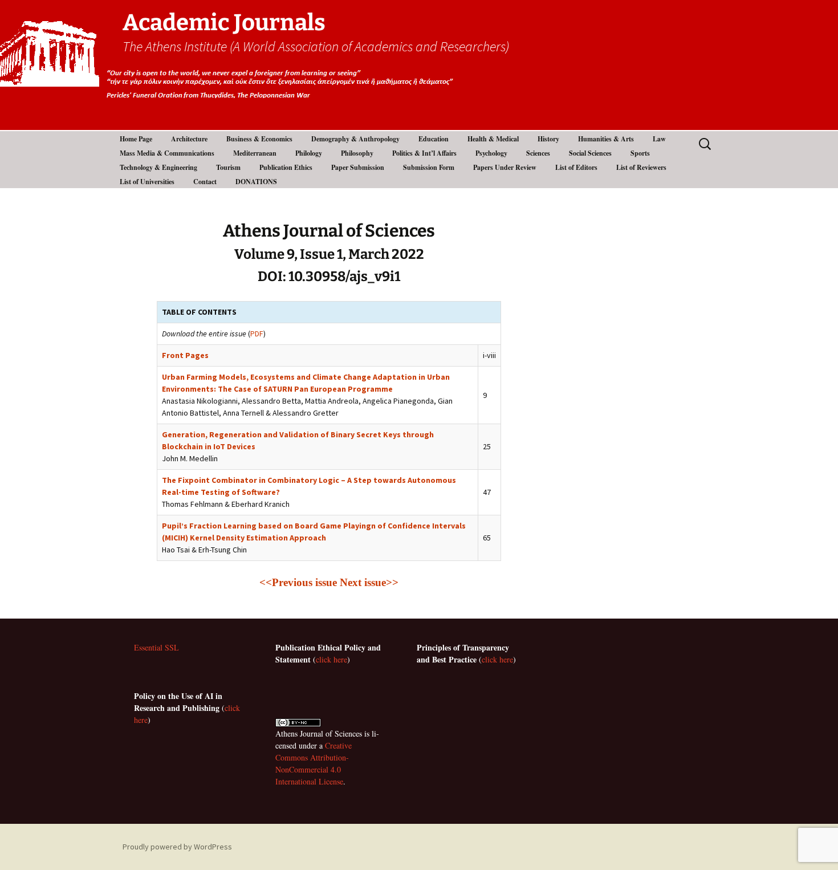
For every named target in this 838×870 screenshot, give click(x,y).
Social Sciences (590, 153)
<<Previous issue (298, 582)
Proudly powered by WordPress (177, 846)
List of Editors (576, 167)
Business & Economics (259, 139)
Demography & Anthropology (355, 139)
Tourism (228, 167)
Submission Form (428, 167)
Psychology (491, 153)
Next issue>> (369, 582)
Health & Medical (493, 139)
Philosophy (357, 153)
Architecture (189, 139)
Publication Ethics (285, 167)
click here (331, 659)
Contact (205, 181)
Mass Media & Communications (167, 153)
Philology (308, 153)
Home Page (136, 139)
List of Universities (147, 181)
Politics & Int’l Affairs (424, 153)
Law (659, 139)
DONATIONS (256, 181)
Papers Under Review (504, 167)
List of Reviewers (641, 167)
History (548, 139)
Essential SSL (156, 647)
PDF (256, 333)
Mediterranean (254, 153)
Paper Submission (357, 167)
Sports (640, 153)
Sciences (538, 153)
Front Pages (185, 355)
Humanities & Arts (606, 139)
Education (433, 139)
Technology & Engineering (158, 167)
